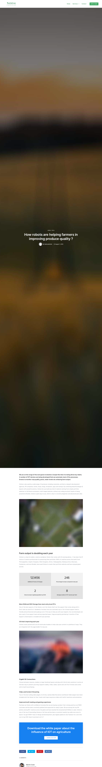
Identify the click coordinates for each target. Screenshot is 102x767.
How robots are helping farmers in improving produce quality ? (51, 236)
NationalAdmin (48, 244)
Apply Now (94, 3)
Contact (84, 4)
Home (68, 4)
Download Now (51, 737)
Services (75, 4)
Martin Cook (30, 765)
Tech (52, 230)
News (49, 230)
